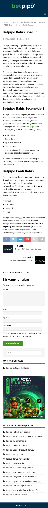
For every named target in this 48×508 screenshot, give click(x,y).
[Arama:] (24, 353)
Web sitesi (7, 325)
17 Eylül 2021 (10, 39)
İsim (4, 309)
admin (21, 39)
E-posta (6, 317)
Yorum (5, 289)
